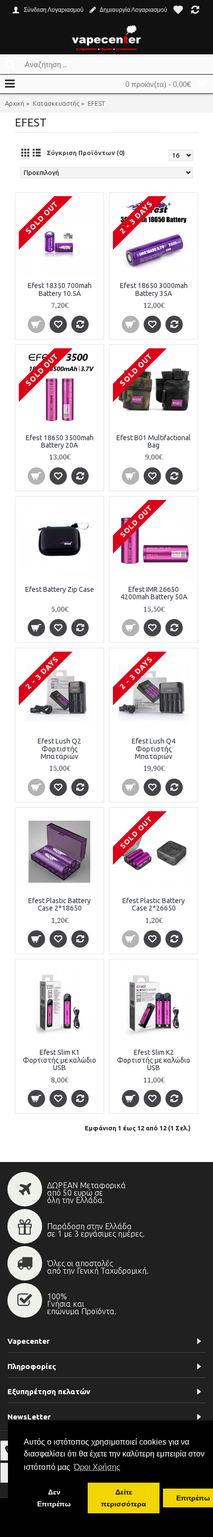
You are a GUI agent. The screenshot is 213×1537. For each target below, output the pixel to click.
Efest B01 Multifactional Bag (153, 441)
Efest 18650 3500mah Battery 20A (60, 441)
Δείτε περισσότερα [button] (123, 1498)
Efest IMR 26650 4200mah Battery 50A (153, 593)
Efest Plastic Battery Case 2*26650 (153, 904)
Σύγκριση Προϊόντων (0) (86, 152)
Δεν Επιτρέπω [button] (54, 1498)
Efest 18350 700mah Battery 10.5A (60, 289)
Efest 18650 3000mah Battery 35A (154, 289)
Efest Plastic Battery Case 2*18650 (59, 904)
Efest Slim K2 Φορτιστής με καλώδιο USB (153, 1060)
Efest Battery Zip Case (59, 589)
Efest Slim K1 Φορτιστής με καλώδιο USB (59, 1060)
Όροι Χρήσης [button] (97, 1467)
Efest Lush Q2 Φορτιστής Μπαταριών (59, 748)
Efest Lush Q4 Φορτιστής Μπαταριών (153, 748)
